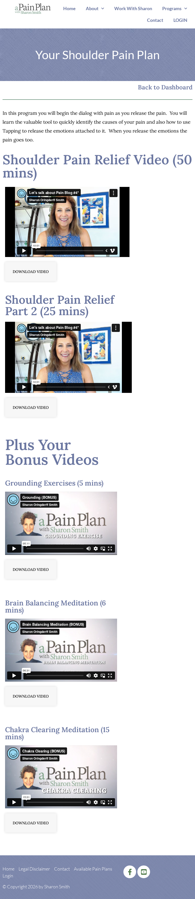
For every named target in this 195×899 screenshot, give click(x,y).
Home (69, 8)
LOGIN (180, 20)
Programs (172, 8)
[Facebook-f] (129, 871)
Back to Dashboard (165, 87)
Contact (155, 20)
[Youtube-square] (143, 871)
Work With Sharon (133, 8)
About (92, 8)
